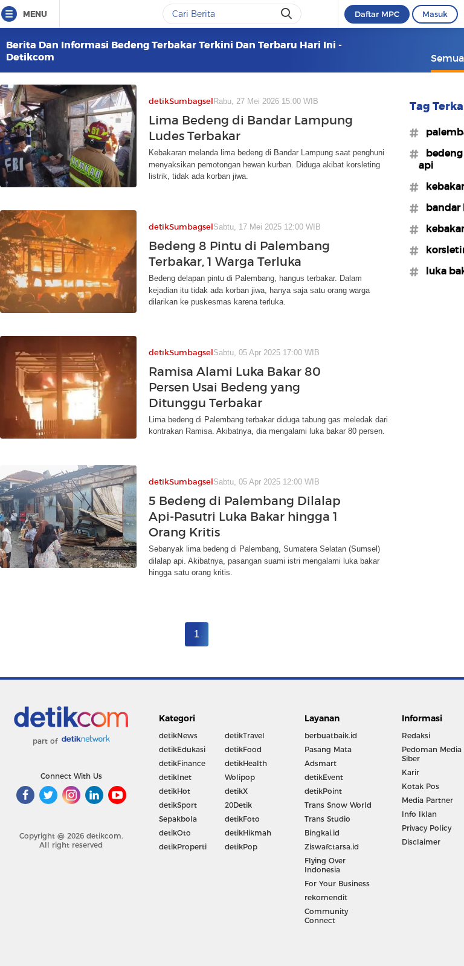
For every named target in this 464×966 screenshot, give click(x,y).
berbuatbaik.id (330, 735)
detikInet (175, 777)
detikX (236, 791)
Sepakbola (178, 818)
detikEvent (323, 777)
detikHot (174, 791)
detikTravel (245, 735)
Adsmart (320, 763)
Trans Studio (327, 818)
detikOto (175, 832)
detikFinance (182, 763)
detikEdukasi (182, 749)
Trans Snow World (338, 805)
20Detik (238, 805)
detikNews (178, 735)
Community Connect (326, 916)
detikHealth (246, 763)
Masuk (435, 14)
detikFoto (242, 818)
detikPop (241, 846)
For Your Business (337, 883)
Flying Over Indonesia (325, 865)
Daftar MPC (377, 14)
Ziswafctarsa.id (331, 846)
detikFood (243, 749)
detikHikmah (248, 832)
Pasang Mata (328, 749)
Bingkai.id (322, 832)
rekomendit (325, 897)
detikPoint (323, 791)
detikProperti (183, 846)
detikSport (178, 805)
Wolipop (240, 777)
